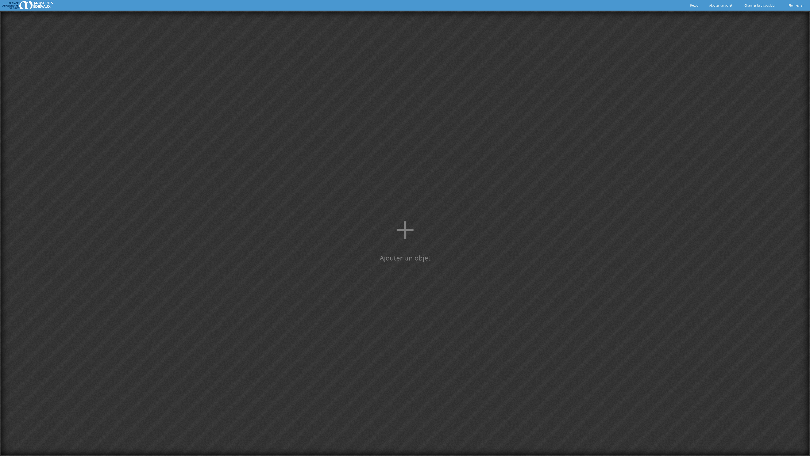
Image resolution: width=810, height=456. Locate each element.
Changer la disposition (760, 5)
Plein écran (796, 5)
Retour (694, 5)
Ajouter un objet (720, 5)
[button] (405, 233)
